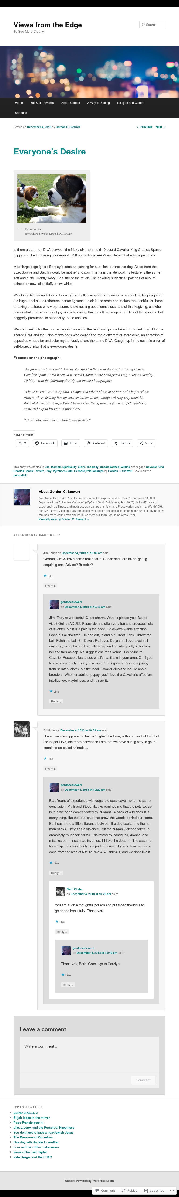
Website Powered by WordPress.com (89, 1181)
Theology (92, 467)
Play (49, 471)
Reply (50, 585)
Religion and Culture (130, 102)
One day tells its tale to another (36, 1142)
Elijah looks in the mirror (32, 1117)
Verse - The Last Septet (30, 1152)
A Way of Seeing (98, 102)
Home (19, 102)
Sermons (21, 112)
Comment (143, 1080)
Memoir (56, 467)
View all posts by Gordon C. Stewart (64, 519)
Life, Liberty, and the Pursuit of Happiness (44, 1127)
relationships (95, 471)
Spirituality (69, 467)
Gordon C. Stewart (68, 127)
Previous (144, 127)
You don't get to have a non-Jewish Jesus (43, 1132)
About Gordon (70, 102)
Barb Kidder (75, 889)
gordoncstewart (71, 602)
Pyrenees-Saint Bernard (69, 471)
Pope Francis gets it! (28, 1122)
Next (160, 127)
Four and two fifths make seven (36, 1147)
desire (40, 471)
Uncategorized (109, 467)
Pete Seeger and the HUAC (33, 1157)
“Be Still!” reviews (42, 102)
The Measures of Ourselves (33, 1137)
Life (47, 467)
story (81, 467)
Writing (125, 467)
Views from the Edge (48, 24)
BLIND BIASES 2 (26, 1112)
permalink (20, 475)
